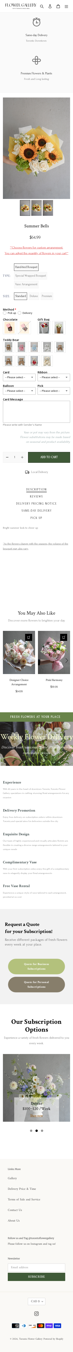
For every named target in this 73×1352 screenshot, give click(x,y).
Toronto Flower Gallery (30, 1339)
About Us (14, 1221)
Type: (7, 276)
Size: (7, 296)
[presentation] (6, 660)
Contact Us (15, 1210)
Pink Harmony (54, 680)
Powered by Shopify (53, 1339)
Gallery (12, 1178)
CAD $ (35, 1301)
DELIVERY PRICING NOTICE (36, 503)
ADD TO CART (49, 457)
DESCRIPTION (36, 489)
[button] (31, 1131)
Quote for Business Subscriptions (36, 966)
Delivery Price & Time (22, 1189)
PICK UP (36, 518)
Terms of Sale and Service (24, 1199)
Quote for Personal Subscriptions (36, 984)
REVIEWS (36, 496)
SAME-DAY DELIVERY (36, 510)
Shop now (36, 1115)
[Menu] (66, 6)
